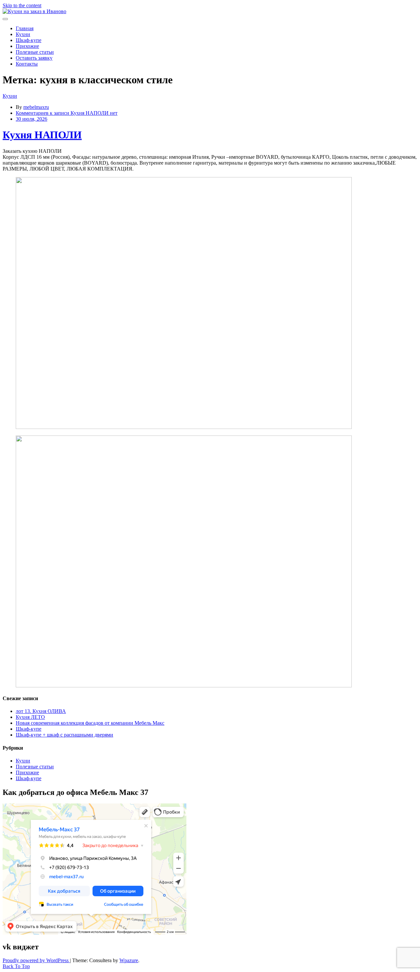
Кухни (23, 34)
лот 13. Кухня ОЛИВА (41, 711)
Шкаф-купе (28, 40)
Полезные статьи (35, 52)
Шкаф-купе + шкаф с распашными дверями (64, 735)
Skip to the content (22, 5)
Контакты (27, 64)
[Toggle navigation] (5, 19)
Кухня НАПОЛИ (42, 135)
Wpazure (128, 960)
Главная (24, 28)
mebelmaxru (36, 107)
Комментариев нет (66, 113)
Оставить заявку (34, 58)
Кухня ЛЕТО (30, 717)
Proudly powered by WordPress (36, 960)
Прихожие (27, 46)
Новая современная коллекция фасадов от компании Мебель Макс (90, 723)
